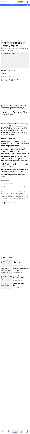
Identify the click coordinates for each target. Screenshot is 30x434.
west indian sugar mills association (11, 202)
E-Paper (8, 432)
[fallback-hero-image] (6, 263)
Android (21, 198)
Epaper (3, 5)
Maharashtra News (5, 192)
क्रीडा (21, 5)
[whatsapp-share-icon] (2, 80)
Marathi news (9, 190)
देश (13, 5)
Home (3, 432)
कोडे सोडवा (11, 184)
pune (2, 202)
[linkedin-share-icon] (11, 80)
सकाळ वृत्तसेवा (4, 73)
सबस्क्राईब (21, 2)
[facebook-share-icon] (8, 80)
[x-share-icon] (5, 80)
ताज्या (9, 5)
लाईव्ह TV (21, 432)
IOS (26, 198)
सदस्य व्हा (7, 181)
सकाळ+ (27, 432)
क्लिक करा (26, 187)
